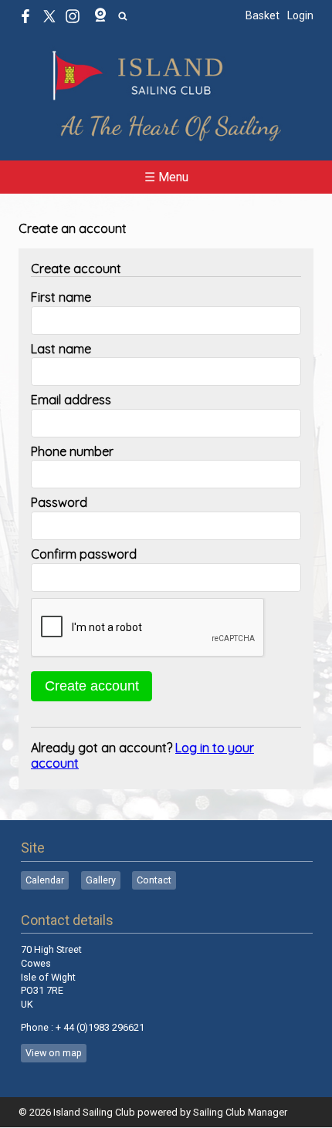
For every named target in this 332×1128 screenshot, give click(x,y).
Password (59, 502)
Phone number (72, 451)
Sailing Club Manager (240, 1112)
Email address (71, 399)
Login (300, 15)
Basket (262, 15)
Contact (154, 880)
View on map (53, 1053)
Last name (61, 348)
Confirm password (84, 554)
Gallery (101, 880)
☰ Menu (166, 177)
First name (61, 297)
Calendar (44, 880)
